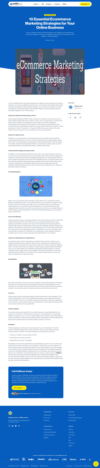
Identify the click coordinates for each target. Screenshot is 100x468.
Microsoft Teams (43, 466)
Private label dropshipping (75, 417)
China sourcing (47, 429)
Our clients (71, 432)
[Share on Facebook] (70, 117)
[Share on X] (80, 117)
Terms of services (78, 466)
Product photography (49, 435)
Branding (46, 437)
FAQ (43, 4)
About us (71, 429)
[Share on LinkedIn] (75, 117)
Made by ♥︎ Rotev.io (87, 466)
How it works (47, 417)
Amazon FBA (72, 415)
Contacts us (72, 443)
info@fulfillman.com (24, 466)
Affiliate (64, 4)
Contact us (57, 4)
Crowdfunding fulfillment (50, 432)
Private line (46, 420)
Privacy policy (69, 466)
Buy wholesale (72, 420)
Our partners (72, 435)
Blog (70, 440)
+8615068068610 (35, 466)
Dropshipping (47, 415)
